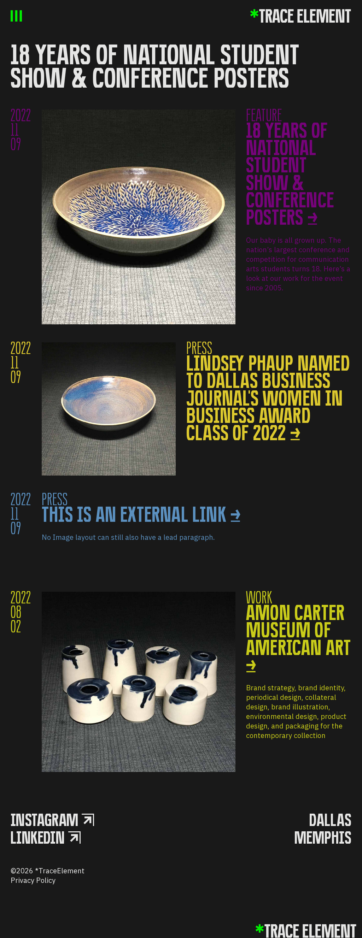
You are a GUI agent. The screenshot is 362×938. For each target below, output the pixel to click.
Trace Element (300, 16)
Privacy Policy (33, 880)
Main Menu (16, 16)
